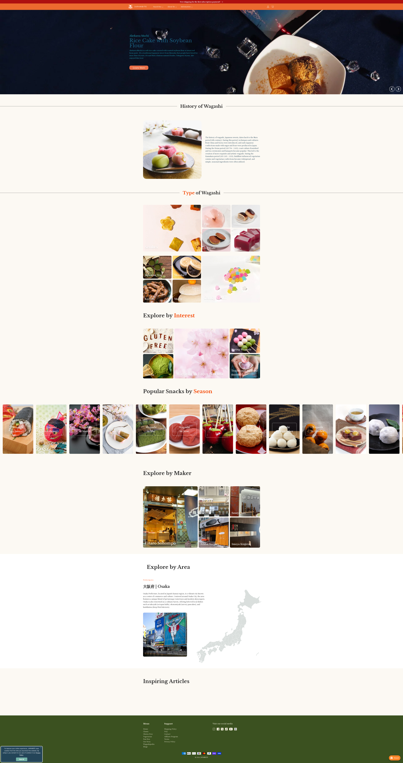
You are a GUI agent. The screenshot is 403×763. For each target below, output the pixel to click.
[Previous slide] (392, 89)
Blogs (145, 746)
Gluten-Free (148, 734)
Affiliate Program (171, 736)
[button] (272, 6)
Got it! (21, 759)
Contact (167, 734)
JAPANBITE (204, 757)
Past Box (146, 739)
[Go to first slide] (398, 89)
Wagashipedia (148, 744)
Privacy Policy (169, 741)
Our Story (147, 741)
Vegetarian (147, 736)
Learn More (139, 60)
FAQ (166, 731)
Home (145, 729)
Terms (166, 739)
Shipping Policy (170, 729)
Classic (146, 731)
